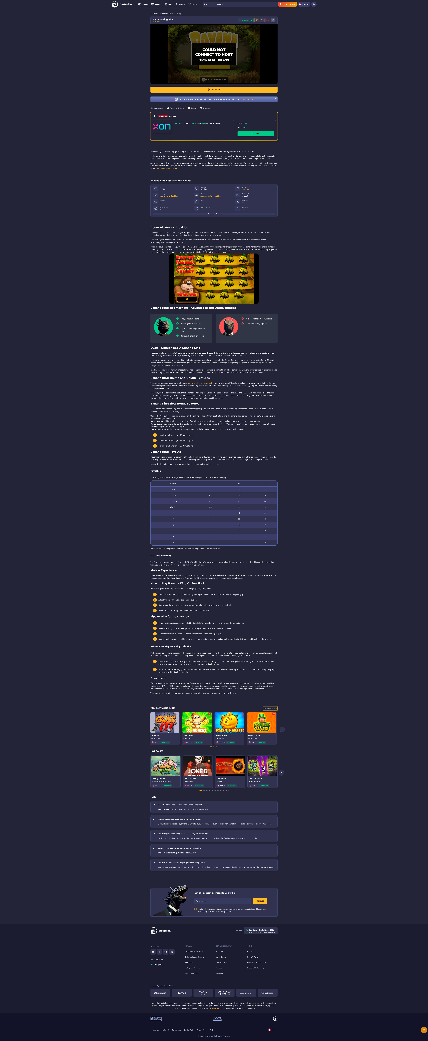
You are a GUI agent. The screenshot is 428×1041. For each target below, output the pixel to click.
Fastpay (219, 968)
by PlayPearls (157, 21)
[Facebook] (165, 952)
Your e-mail (201, 901)
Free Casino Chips (191, 973)
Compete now (247, 99)
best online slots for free (166, 168)
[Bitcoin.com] (160, 993)
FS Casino (219, 973)
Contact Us (165, 1030)
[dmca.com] (156, 1018)
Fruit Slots (163, 196)
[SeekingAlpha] (246, 993)
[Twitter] (159, 952)
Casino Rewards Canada (194, 951)
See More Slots (270, 708)
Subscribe (260, 901)
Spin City (219, 951)
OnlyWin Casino (222, 962)
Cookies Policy (189, 1030)
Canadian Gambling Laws (256, 962)
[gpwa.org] (217, 1018)
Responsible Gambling (255, 968)
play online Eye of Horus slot (200, 383)
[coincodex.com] (268, 993)
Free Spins (189, 962)
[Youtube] (153, 952)
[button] (159, 742)
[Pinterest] (172, 952)
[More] (424, 1030)
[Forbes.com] (182, 993)
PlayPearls (246, 189)
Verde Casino (221, 957)
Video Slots (173, 196)
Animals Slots (206, 196)
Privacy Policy (202, 1030)
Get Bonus (256, 134)
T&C (211, 1030)
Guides (250, 951)
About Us (155, 1030)
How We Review (253, 957)
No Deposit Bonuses (192, 968)
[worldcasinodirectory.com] (225, 993)
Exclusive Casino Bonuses (194, 957)
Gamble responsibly (217, 1008)
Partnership (176, 1030)
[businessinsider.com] (203, 993)
